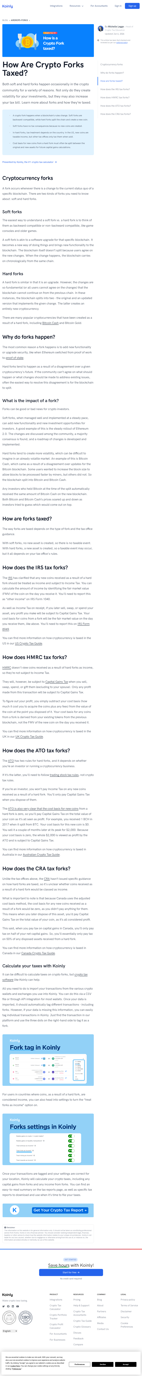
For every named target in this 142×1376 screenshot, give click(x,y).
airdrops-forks (19, 20)
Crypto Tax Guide (82, 1320)
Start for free (69, 1272)
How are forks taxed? (111, 81)
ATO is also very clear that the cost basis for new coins (43, 808)
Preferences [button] (16, 1369)
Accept (126, 1364)
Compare (78, 1344)
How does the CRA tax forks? (115, 114)
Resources (75, 5)
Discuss (77, 1332)
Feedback (78, 1338)
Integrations (56, 5)
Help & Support (81, 1305)
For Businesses (57, 1339)
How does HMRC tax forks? (115, 97)
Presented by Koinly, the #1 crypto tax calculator (28, 162)
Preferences (80, 1364)
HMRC (6, 667)
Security (125, 1317)
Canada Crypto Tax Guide (38, 953)
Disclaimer (126, 1311)
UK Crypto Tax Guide (29, 736)
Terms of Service (129, 1305)
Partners (101, 1311)
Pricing (76, 1299)
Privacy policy (128, 1299)
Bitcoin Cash (50, 323)
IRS (10, 578)
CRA (47, 878)
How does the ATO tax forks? (115, 105)
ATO (11, 760)
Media (100, 1323)
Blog (5, 20)
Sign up (132, 5)
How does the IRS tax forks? (115, 89)
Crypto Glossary (82, 1326)
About (100, 1305)
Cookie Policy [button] (15, 1366)
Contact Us (103, 1329)
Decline (103, 1364)
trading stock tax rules (64, 775)
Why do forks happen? (112, 72)
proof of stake (14, 357)
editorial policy (122, 43)
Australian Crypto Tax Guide (41, 854)
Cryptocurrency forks (111, 64)
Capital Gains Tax (56, 681)
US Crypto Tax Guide (28, 643)
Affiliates (101, 1317)
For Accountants (99, 5)
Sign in (118, 5)
